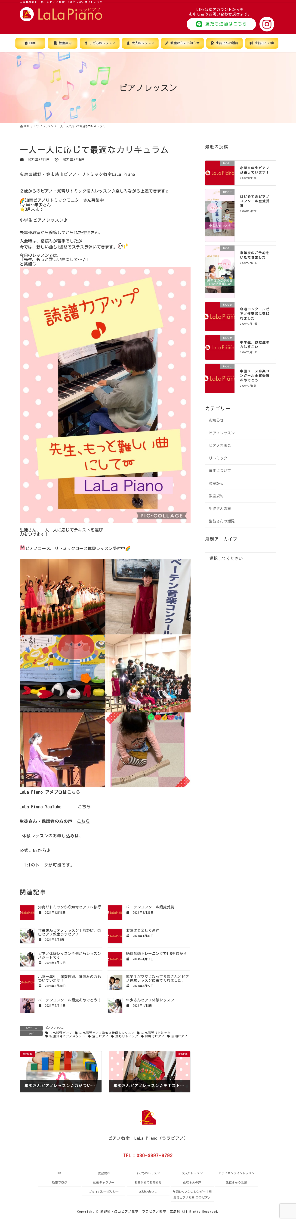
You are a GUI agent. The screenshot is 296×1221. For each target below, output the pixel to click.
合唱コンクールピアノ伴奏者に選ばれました (255, 314)
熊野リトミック (126, 1036)
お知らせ (216, 420)
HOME (59, 1173)
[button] (221, 24)
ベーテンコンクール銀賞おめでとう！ (69, 1000)
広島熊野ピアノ (60, 1033)
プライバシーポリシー (104, 1191)
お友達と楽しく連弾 (142, 930)
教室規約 (216, 496)
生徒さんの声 (220, 508)
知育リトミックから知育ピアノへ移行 (69, 907)
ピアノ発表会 (220, 445)
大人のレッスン (192, 1173)
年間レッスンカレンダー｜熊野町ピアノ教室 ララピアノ (192, 1194)
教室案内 (104, 1173)
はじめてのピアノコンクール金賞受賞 (255, 201)
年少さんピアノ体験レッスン (150, 1000)
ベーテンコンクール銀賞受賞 (150, 907)
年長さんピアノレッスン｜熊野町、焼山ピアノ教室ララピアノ (69, 932)
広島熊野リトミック (155, 1033)
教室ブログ (59, 1182)
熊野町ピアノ (154, 1036)
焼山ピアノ (100, 1036)
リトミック (218, 458)
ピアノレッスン (55, 1027)
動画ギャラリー (103, 1182)
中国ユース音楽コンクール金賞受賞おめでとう (255, 376)
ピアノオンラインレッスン (237, 1173)
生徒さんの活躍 (222, 521)
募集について (220, 471)
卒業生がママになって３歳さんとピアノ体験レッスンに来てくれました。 (157, 978)
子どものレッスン (148, 1173)
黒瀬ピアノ (179, 1036)
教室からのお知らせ (148, 1182)
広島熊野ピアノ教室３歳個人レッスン (106, 1033)
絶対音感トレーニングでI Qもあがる (156, 953)
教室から (216, 483)
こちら (73, 792)
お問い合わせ (148, 1191)
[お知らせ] (219, 176)
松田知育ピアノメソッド (67, 1036)
